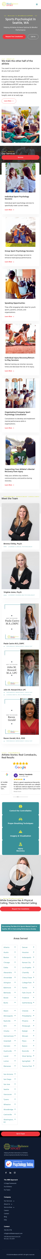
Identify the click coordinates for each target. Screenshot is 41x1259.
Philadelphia (26, 1015)
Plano (24, 1041)
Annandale (8, 977)
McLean (25, 1036)
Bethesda (7, 992)
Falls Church (26, 992)
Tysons (6, 1099)
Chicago (7, 962)
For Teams (7, 1190)
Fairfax (24, 987)
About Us (7, 1204)
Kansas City (26, 962)
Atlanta (6, 947)
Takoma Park (27, 1066)
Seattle (6, 1089)
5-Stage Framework (10, 1183)
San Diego (7, 1079)
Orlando (25, 1010)
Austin (6, 952)
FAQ (5, 1220)
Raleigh (25, 1031)
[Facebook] (5, 1172)
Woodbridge (8, 1109)
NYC (5, 1026)
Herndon (7, 1046)
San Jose (7, 1084)
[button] (20, 875)
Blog (5, 1217)
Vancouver (8, 1094)
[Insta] (14, 1172)
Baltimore (7, 987)
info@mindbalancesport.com (13, 1233)
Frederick (25, 997)
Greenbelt (7, 1041)
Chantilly (25, 972)
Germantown (9, 1036)
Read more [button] (7, 791)
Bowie (6, 997)
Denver (25, 947)
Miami (6, 1010)
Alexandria (8, 972)
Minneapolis (8, 1015)
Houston (25, 952)
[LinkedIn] (10, 1172)
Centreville (8, 1114)
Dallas (6, 967)
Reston (24, 1046)
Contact (6, 1213)
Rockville (25, 1051)
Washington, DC (8, 1121)
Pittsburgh (26, 1026)
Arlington (7, 982)
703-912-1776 (8, 1230)
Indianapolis (26, 957)
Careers (6, 1210)
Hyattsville (8, 1051)
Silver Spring (26, 1056)
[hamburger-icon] (37, 5)
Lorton (6, 1061)
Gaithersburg (27, 1002)
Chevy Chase (27, 977)
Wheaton (7, 1104)
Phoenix (25, 1021)
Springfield (26, 1061)
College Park (27, 982)
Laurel (6, 1056)
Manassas (7, 1066)
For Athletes (8, 1186)
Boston (6, 957)
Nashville (7, 1021)
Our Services (8, 1201)
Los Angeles (26, 967)
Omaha (6, 1031)
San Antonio (8, 1074)
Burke (6, 1002)
